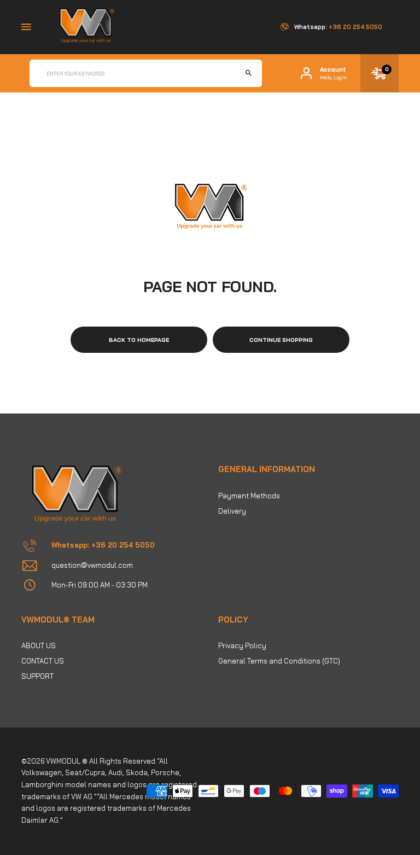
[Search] (248, 73)
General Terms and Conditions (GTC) (279, 660)
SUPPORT (37, 676)
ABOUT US (38, 645)
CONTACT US (42, 660)
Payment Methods (249, 495)
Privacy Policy (242, 645)
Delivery (232, 511)
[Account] (306, 73)
